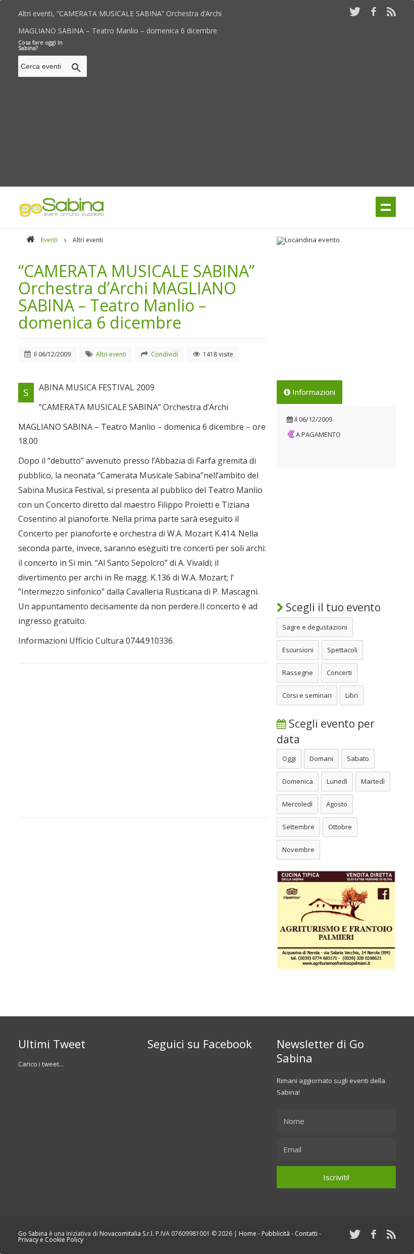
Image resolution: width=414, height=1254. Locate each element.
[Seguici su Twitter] (354, 11)
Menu (386, 207)
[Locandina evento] (336, 241)
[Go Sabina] (30, 240)
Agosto (336, 804)
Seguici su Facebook (199, 1043)
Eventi (49, 240)
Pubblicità (276, 1233)
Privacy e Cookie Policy (50, 1239)
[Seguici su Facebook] (373, 11)
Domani (321, 758)
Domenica (297, 781)
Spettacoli (342, 649)
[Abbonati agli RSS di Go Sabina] (391, 11)
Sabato (358, 758)
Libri (351, 695)
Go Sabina (32, 1233)
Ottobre (340, 826)
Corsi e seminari (307, 695)
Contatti (306, 1233)
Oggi (289, 758)
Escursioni (298, 649)
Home (247, 1233)
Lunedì (337, 781)
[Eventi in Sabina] (61, 214)
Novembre (298, 849)
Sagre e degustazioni (314, 627)
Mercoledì (297, 804)
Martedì (373, 781)
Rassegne (297, 672)
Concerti (339, 672)
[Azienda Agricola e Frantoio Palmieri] (336, 967)
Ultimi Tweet (51, 1043)
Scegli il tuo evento (332, 607)
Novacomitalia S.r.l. (126, 1233)
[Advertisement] (252, 110)
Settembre (298, 826)
